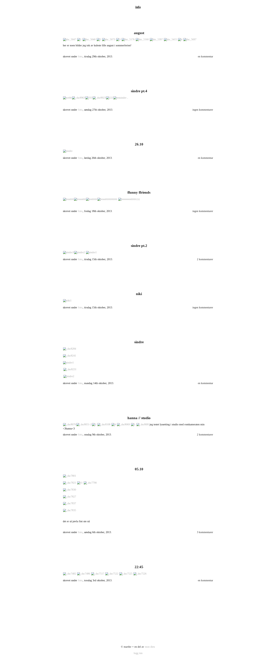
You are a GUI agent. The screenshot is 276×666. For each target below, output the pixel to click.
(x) (138, 199)
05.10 (139, 469)
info (138, 7)
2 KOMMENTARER (205, 259)
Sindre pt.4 (139, 91)
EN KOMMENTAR (205, 56)
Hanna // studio (139, 418)
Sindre (139, 342)
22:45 (139, 567)
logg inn (138, 653)
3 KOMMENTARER (205, 532)
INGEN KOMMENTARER (202, 109)
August (139, 33)
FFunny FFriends (138, 192)
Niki (139, 294)
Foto (80, 56)
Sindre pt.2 (139, 246)
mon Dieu (150, 646)
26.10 (139, 144)
